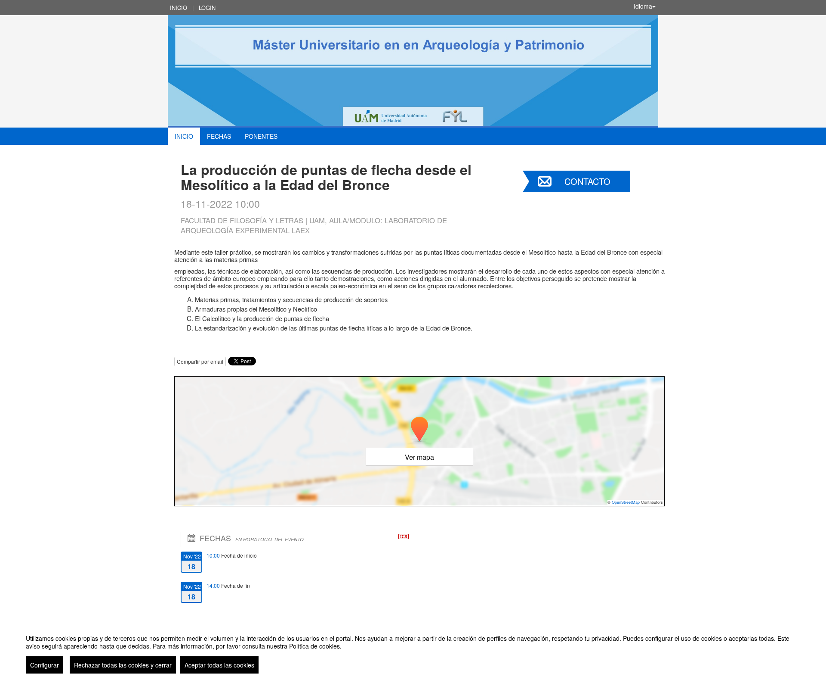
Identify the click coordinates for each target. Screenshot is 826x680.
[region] (413, 650)
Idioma (643, 6)
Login (207, 7)
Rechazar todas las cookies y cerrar (123, 665)
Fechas (219, 136)
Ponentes (261, 136)
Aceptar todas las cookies (219, 665)
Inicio (178, 7)
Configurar (44, 665)
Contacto (587, 181)
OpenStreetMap (626, 502)
